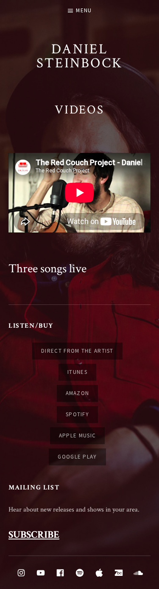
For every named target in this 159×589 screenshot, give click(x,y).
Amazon (77, 393)
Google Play (77, 456)
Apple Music (77, 435)
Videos (79, 110)
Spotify (77, 414)
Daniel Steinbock (79, 56)
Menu (84, 10)
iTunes (77, 372)
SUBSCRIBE (33, 534)
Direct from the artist (77, 350)
